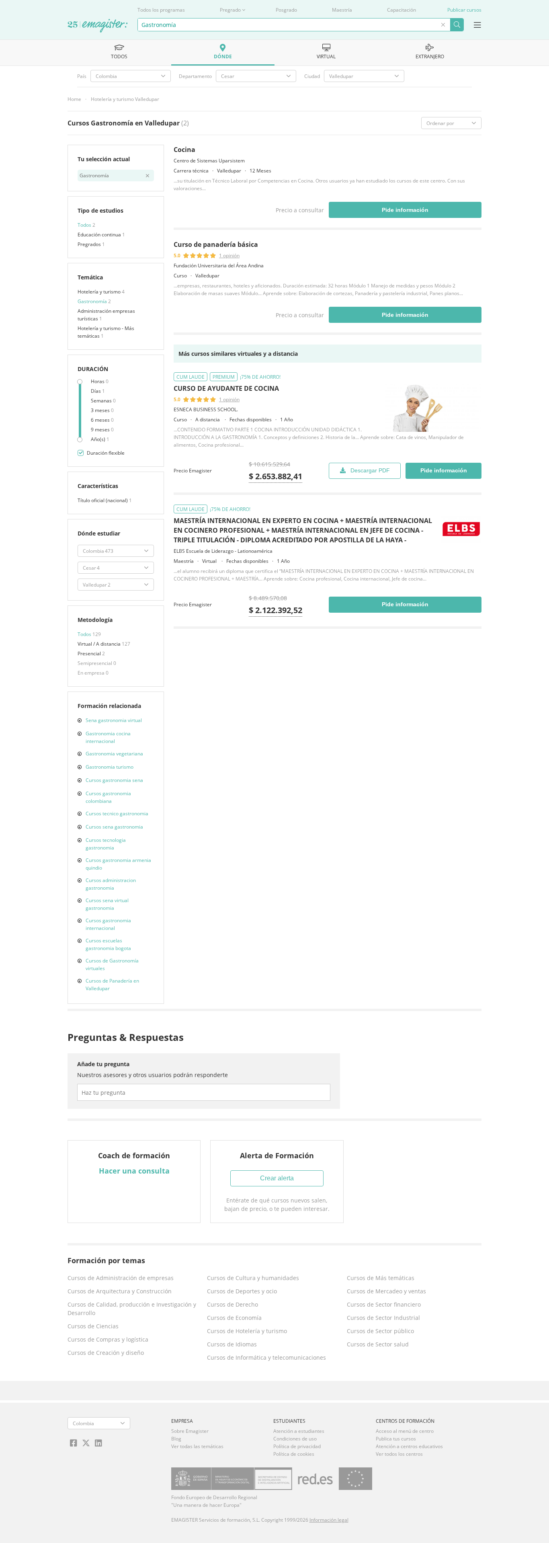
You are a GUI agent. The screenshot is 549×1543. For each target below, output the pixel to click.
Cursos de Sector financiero (384, 1304)
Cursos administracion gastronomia (111, 884)
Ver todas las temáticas (197, 1446)
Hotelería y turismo (100, 291)
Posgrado (286, 9)
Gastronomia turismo (109, 766)
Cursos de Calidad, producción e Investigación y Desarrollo (132, 1309)
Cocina (184, 149)
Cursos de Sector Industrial (383, 1317)
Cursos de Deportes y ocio (242, 1291)
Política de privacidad (297, 1446)
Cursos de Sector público (380, 1331)
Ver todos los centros (399, 1454)
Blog (176, 1438)
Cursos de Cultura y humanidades (253, 1278)
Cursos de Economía (234, 1317)
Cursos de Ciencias (93, 1326)
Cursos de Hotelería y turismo (247, 1331)
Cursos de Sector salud (378, 1344)
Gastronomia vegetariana (114, 753)
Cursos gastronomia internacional (108, 924)
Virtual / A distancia (100, 643)
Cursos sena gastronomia (114, 826)
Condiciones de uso (295, 1438)
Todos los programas (161, 9)
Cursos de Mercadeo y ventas (386, 1291)
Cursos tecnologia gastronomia (106, 844)
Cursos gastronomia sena (114, 780)
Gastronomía (93, 301)
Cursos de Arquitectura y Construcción (120, 1291)
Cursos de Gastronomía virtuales (112, 964)
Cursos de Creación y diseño (106, 1352)
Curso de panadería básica (216, 244)
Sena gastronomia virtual (114, 720)
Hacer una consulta (134, 1171)
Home (74, 99)
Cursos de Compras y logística (108, 1339)
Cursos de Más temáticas (380, 1278)
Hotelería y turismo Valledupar (125, 99)
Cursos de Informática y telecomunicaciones (266, 1357)
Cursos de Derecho (232, 1304)
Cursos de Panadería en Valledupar (112, 984)
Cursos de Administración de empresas (121, 1278)
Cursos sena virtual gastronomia (107, 904)
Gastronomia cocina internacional (108, 737)
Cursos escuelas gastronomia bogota (108, 944)
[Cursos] (98, 26)
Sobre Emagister (190, 1431)
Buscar (456, 24)
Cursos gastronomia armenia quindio (118, 864)
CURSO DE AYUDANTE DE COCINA (226, 388)
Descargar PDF (370, 470)
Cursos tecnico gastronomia (117, 813)
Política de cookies (293, 1454)
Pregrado (230, 9)
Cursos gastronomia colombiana (108, 797)
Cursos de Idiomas (232, 1344)
